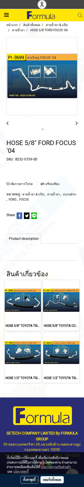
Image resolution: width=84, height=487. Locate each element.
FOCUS (24, 199)
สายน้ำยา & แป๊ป (33, 194)
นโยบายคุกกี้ (21, 471)
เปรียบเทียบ (51, 184)
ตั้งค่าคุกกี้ (29, 480)
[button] (78, 15)
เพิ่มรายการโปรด (21, 184)
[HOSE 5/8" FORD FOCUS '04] (42, 76)
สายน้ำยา (54, 194)
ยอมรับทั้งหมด (52, 480)
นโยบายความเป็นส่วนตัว (56, 467)
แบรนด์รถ (69, 194)
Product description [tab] (24, 239)
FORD (13, 199)
